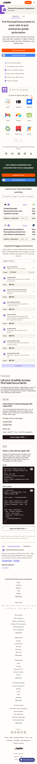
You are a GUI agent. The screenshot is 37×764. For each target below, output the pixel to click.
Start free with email (18, 50)
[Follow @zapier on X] (18, 732)
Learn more (8, 561)
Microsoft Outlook (19, 672)
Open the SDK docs (17, 529)
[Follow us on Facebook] (12, 732)
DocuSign (18, 646)
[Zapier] (6, 2)
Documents (11, 10)
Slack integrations (18, 618)
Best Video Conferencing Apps (18, 708)
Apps (3, 546)
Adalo (18, 582)
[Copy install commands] (31, 469)
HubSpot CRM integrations (18, 624)
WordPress (18, 649)
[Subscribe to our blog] (25, 732)
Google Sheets (18, 643)
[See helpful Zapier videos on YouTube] (21, 732)
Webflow (18, 588)
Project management (18, 686)
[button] (18, 55)
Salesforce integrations (18, 621)
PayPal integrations (18, 627)
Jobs (31, 737)
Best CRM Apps (18, 714)
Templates (17, 740)
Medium (18, 675)
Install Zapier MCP (17, 437)
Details (25, 204)
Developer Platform (18, 737)
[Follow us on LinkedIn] (15, 732)
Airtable (18, 593)
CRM (18, 694)
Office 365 (18, 652)
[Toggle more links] (18, 596)
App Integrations (25, 740)
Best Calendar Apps (18, 720)
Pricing (7, 737)
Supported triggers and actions (18, 246)
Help (17, 561)
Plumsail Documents (14, 546)
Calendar (18, 689)
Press (27, 737)
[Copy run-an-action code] (31, 490)
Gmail (18, 591)
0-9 (3, 605)
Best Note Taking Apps (18, 717)
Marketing (18, 697)
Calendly (18, 666)
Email (18, 691)
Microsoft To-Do (18, 669)
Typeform (18, 585)
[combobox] (21, 89)
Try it (22, 218)
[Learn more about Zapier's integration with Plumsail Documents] (3, 550)
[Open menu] (34, 2)
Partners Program (18, 743)
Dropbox (18, 641)
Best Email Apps (18, 711)
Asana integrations (18, 629)
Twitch (18, 663)
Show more (18, 632)
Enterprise (10, 740)
